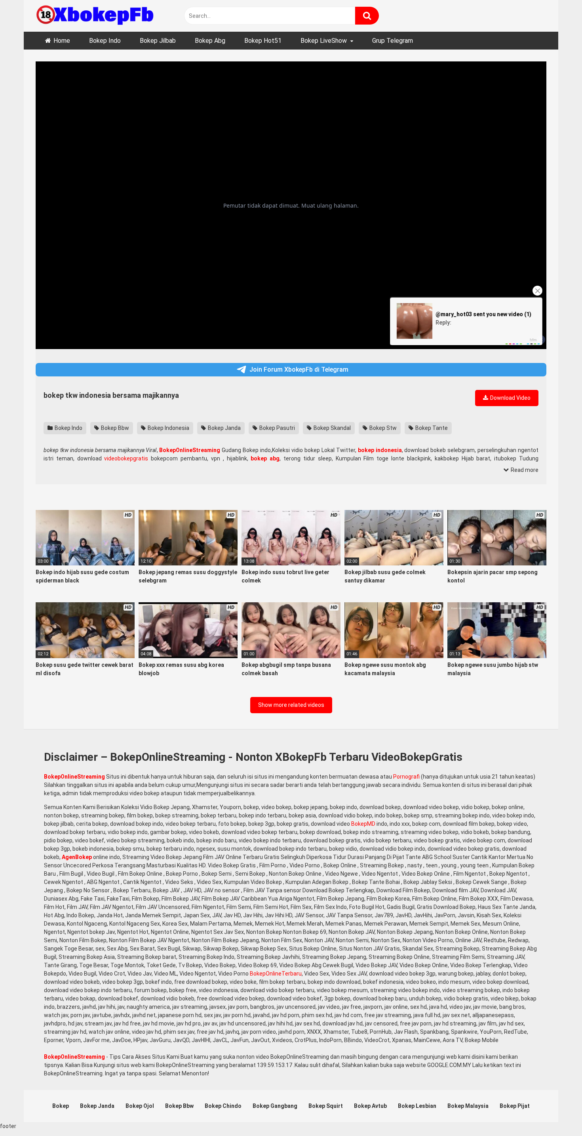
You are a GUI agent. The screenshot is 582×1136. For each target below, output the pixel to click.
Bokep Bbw (114, 428)
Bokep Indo (105, 40)
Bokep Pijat (515, 1106)
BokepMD (363, 824)
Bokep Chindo (223, 1106)
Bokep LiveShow (324, 40)
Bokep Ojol (140, 1106)
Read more (524, 470)
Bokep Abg (210, 40)
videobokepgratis (126, 458)
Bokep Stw (382, 428)
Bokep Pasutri (276, 428)
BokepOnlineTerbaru (276, 973)
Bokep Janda (224, 428)
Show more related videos (291, 705)
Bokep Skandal (331, 428)
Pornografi (406, 776)
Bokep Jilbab (158, 40)
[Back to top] (555, 1112)
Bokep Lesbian (417, 1106)
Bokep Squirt (325, 1106)
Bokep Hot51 (262, 40)
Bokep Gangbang (275, 1106)
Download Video (510, 398)
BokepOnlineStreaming (74, 776)
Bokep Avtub (370, 1106)
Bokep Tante (431, 428)
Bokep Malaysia (468, 1106)
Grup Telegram (392, 40)
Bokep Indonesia (167, 428)
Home (61, 40)
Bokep (60, 1106)
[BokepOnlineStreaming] (95, 16)
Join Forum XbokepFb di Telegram (298, 369)
